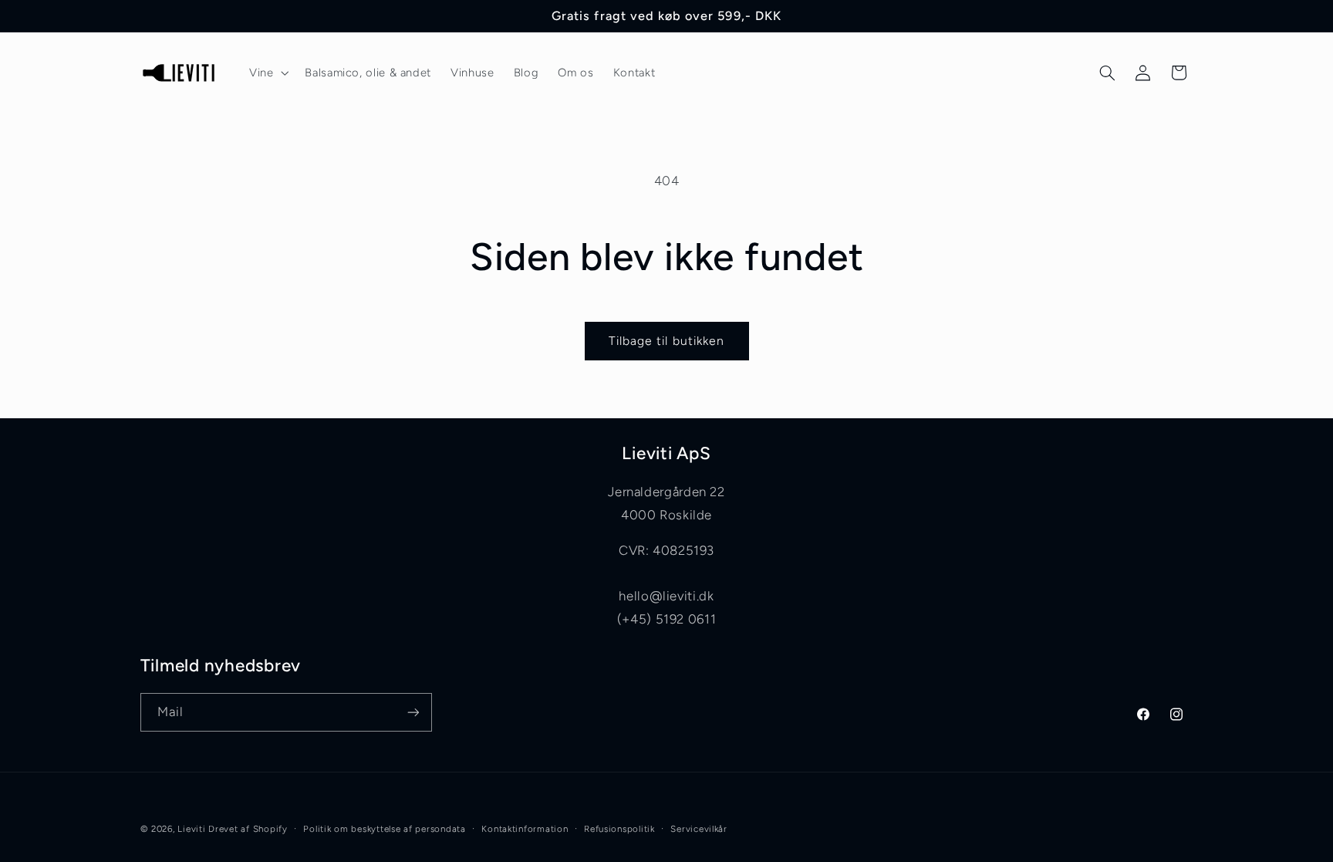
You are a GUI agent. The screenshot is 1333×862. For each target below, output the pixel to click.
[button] (267, 73)
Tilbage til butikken (666, 340)
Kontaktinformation (524, 828)
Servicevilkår (698, 828)
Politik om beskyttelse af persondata (384, 828)
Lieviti (192, 828)
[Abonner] (412, 712)
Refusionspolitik (619, 828)
